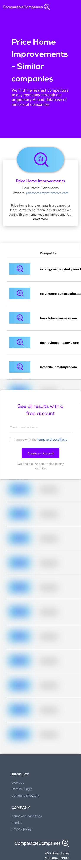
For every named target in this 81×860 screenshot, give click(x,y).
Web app (18, 782)
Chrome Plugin (22, 789)
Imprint (17, 822)
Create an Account (40, 453)
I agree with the (40, 439)
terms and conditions (52, 439)
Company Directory (25, 795)
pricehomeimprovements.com (47, 193)
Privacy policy (22, 829)
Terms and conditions (27, 816)
